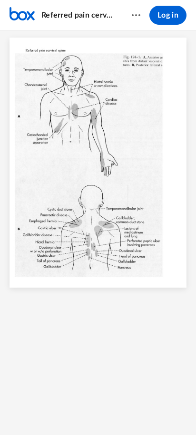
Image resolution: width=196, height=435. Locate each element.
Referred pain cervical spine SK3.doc (77, 15)
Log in (167, 15)
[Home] (22, 15)
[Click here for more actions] (136, 15)
